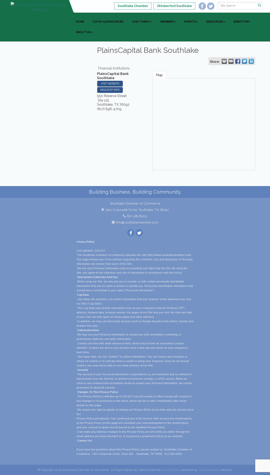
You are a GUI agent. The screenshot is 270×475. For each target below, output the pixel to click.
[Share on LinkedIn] (251, 61)
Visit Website (110, 83)
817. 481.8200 (136, 216)
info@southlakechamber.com (136, 222)
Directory (242, 21)
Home (80, 21)
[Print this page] (224, 61)
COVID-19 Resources (108, 21)
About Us (83, 32)
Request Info (110, 89)
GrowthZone (170, 469)
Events (190, 21)
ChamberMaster (209, 469)
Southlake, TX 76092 (137, 210)
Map (159, 75)
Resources (214, 21)
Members (167, 21)
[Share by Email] (231, 61)
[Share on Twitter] (244, 61)
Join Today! (141, 21)
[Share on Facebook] (237, 61)
